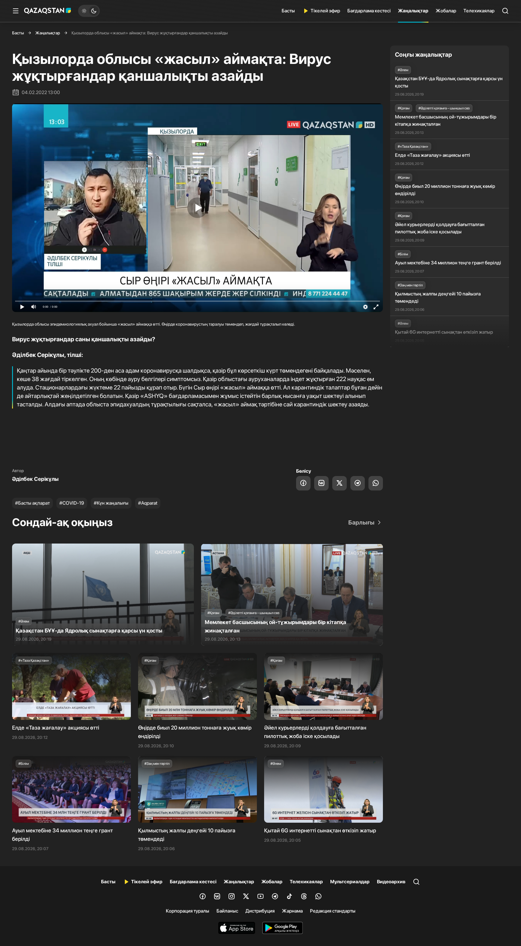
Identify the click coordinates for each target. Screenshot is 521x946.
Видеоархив (391, 882)
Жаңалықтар (413, 11)
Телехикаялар (478, 11)
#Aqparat (147, 503)
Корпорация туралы (187, 911)
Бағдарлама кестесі (369, 11)
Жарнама (292, 911)
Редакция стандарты (332, 911)
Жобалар (446, 11)
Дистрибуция (260, 911)
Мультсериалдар (350, 882)
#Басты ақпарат (32, 503)
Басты (288, 11)
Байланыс (227, 911)
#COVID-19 (71, 503)
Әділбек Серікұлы (35, 479)
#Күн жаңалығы (111, 503)
